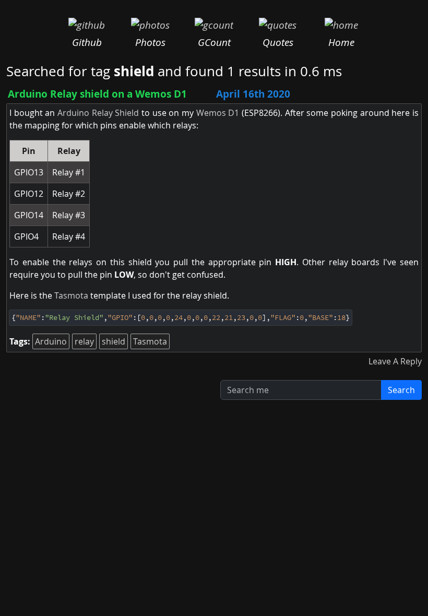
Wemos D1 (218, 113)
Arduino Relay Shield (98, 113)
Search (401, 390)
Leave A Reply (395, 361)
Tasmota (71, 295)
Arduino (51, 341)
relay (84, 341)
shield (113, 341)
